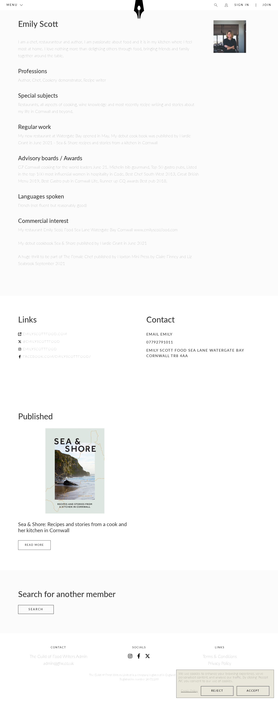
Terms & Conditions (220, 657)
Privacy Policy (219, 664)
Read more (34, 545)
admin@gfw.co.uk (58, 664)
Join (267, 5)
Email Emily (159, 334)
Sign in (241, 5)
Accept (253, 691)
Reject (217, 691)
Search (35, 609)
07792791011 (159, 342)
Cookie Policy (189, 691)
